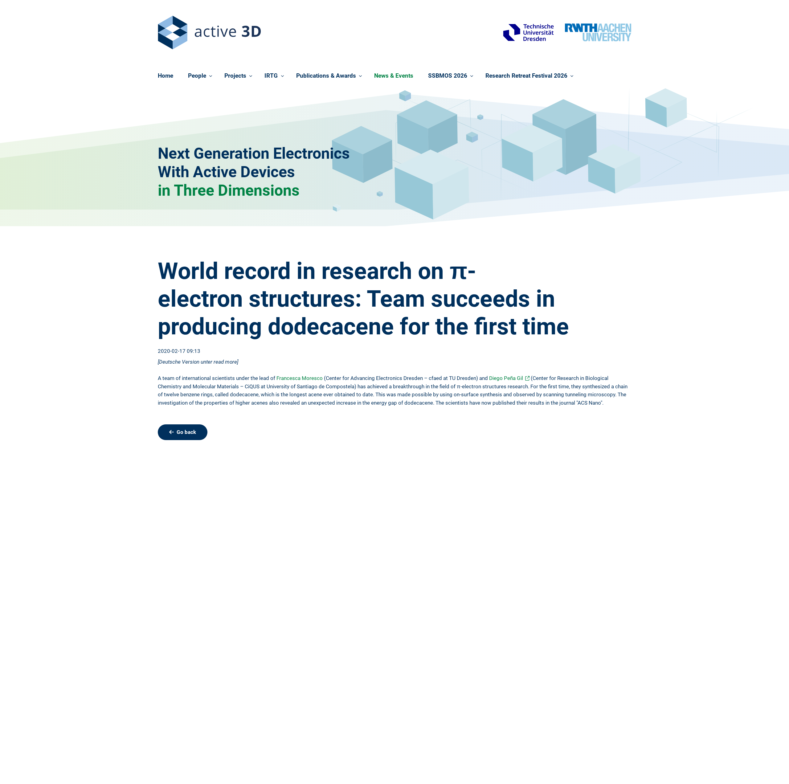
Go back (186, 432)
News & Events (393, 75)
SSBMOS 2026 (447, 75)
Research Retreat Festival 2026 (526, 75)
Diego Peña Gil (506, 378)
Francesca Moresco (299, 378)
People (197, 75)
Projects (235, 75)
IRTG (271, 75)
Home (165, 75)
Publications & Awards (326, 75)
